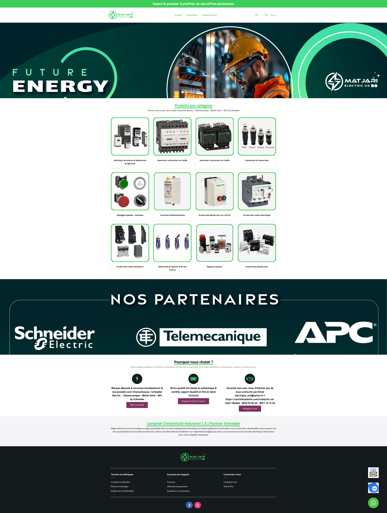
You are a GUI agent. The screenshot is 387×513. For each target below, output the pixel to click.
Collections (191, 15)
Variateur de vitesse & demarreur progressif (130, 162)
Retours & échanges (119, 486)
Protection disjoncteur (257, 266)
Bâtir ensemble (137, 405)
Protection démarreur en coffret (215, 215)
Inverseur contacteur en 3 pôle (215, 160)
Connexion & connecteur (257, 160)
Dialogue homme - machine (130, 215)
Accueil (178, 15)
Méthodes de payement (177, 486)
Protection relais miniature (130, 266)
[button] (257, 15)
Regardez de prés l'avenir (193, 401)
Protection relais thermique (257, 215)
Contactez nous (209, 15)
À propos (171, 482)
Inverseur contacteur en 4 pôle (172, 160)
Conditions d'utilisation (120, 482)
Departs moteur (214, 266)
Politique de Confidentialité (122, 491)
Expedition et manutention (178, 491)
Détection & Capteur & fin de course (172, 268)
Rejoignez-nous (250, 408)
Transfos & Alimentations (172, 215)
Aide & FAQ (228, 486)
